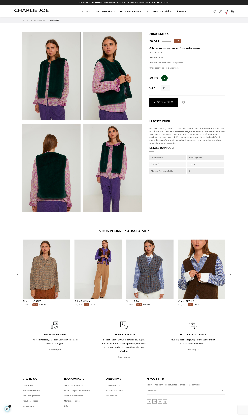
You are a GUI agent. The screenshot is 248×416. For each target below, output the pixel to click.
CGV (66, 406)
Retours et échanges (73, 396)
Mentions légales (72, 401)
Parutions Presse (30, 401)
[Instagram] (165, 401)
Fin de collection (112, 385)
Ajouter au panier (163, 102)
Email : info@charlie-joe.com (77, 391)
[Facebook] (149, 401)
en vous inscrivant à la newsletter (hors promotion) (124, 2)
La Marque (28, 385)
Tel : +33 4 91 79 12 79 (73, 385)
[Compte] (221, 11)
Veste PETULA (186, 301)
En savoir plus (55, 350)
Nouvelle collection (114, 391)
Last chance (111, 396)
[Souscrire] (222, 390)
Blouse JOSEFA (32, 301)
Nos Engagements (31, 396)
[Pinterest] (160, 401)
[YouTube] (154, 401)
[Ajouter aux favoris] (183, 102)
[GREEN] (164, 78)
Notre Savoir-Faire (31, 391)
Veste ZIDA (133, 301)
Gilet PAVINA (82, 301)
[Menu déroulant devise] (232, 11)
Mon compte (28, 406)
